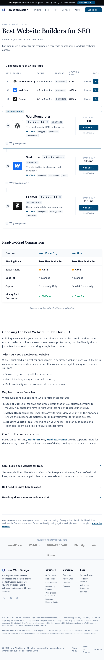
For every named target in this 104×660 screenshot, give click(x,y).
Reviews (37, 10)
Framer (23, 99)
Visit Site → (88, 127)
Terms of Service (86, 649)
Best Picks (16, 24)
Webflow (23, 90)
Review (87, 81)
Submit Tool (93, 10)
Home (4, 24)
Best (47, 10)
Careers (66, 586)
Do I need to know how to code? (21, 487)
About (77, 10)
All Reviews (51, 575)
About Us (67, 575)
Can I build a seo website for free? (22, 465)
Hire (56, 10)
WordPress (34, 439)
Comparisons (51, 582)
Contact (66, 582)
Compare (66, 10)
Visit (97, 81)
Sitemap (83, 592)
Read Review (88, 133)
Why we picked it (18, 143)
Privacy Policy (86, 575)
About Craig (68, 579)
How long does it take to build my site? (25, 497)
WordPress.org (27, 81)
